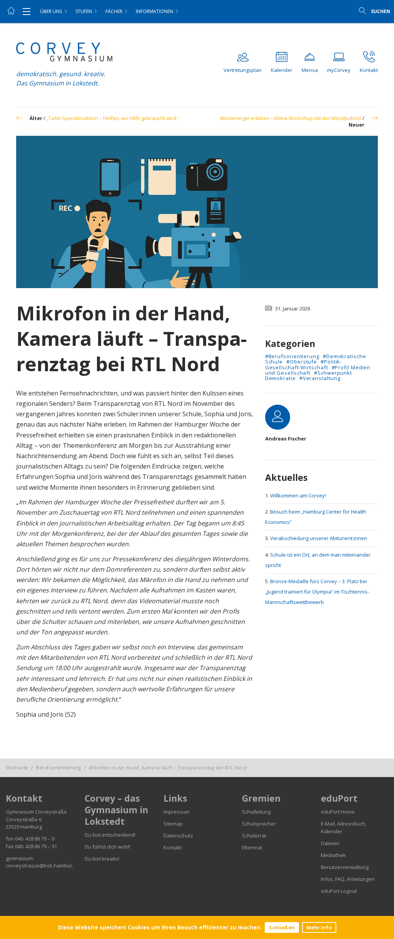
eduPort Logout (339, 890)
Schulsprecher (259, 823)
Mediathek (333, 855)
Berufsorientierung (58, 767)
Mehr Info (319, 927)
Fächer (113, 11)
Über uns (51, 11)
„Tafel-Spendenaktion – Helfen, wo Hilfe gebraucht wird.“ (113, 118)
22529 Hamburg (24, 826)
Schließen (282, 927)
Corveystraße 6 (24, 819)
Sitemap (173, 823)
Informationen (154, 11)
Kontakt (173, 847)
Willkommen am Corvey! (298, 495)
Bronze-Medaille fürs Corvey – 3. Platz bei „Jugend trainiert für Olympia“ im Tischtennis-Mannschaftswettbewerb (317, 591)
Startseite (17, 767)
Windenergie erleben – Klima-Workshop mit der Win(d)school (290, 118)
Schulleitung (256, 811)
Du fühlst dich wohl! (107, 846)
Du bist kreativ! (102, 858)
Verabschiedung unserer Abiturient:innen (318, 538)
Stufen (83, 11)
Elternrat (252, 847)
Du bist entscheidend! (110, 834)
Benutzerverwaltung (345, 867)
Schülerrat (254, 835)
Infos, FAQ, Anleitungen (348, 879)
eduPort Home (338, 811)
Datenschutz (178, 835)
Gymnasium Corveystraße (36, 811)
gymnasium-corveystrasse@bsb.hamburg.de (44, 862)
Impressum (177, 811)
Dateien (330, 843)
